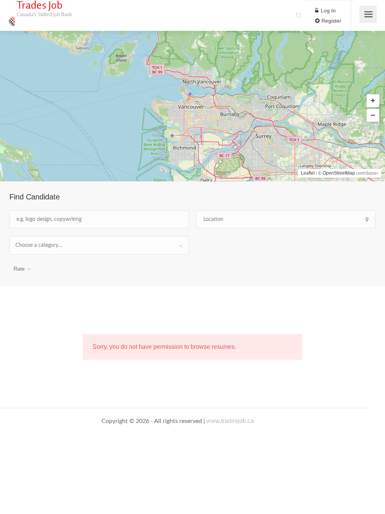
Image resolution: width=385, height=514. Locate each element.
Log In (327, 11)
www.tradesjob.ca (230, 421)
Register (330, 21)
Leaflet (308, 173)
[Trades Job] (11, 17)
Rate (19, 269)
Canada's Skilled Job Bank (44, 14)
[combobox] (99, 245)
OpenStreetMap (339, 173)
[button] (373, 100)
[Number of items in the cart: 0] (298, 15)
